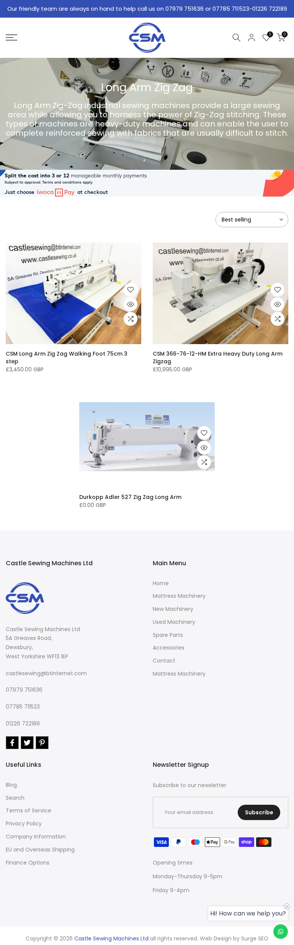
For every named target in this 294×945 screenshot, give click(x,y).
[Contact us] (280, 931)
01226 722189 (23, 723)
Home (161, 583)
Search (15, 798)
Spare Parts (168, 635)
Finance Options (27, 862)
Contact (164, 660)
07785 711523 (23, 706)
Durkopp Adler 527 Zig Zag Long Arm (130, 497)
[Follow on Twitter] (27, 742)
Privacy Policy (24, 823)
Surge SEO (254, 938)
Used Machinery (174, 622)
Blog (11, 785)
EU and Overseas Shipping (40, 849)
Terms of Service (28, 810)
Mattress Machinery (179, 596)
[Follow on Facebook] (12, 742)
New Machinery (173, 609)
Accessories (169, 647)
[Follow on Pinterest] (42, 742)
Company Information (36, 836)
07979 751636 (24, 690)
